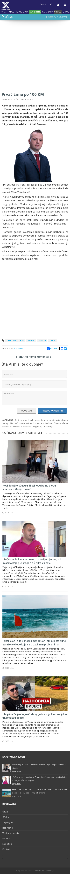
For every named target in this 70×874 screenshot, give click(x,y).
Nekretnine (35, 11)
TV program (22, 11)
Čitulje (57, 11)
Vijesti (4, 11)
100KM (52, 340)
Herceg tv (31, 340)
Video (11, 11)
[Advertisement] (35, 56)
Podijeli (54, 349)
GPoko (66, 11)
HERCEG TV (51, 17)
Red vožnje (7, 828)
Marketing (7, 844)
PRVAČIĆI (42, 340)
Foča (22, 340)
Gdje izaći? (47, 11)
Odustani (26, 411)
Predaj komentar (52, 411)
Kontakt (6, 849)
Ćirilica (43, 4)
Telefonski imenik (10, 833)
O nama (6, 838)
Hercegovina (11, 340)
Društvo (18, 349)
